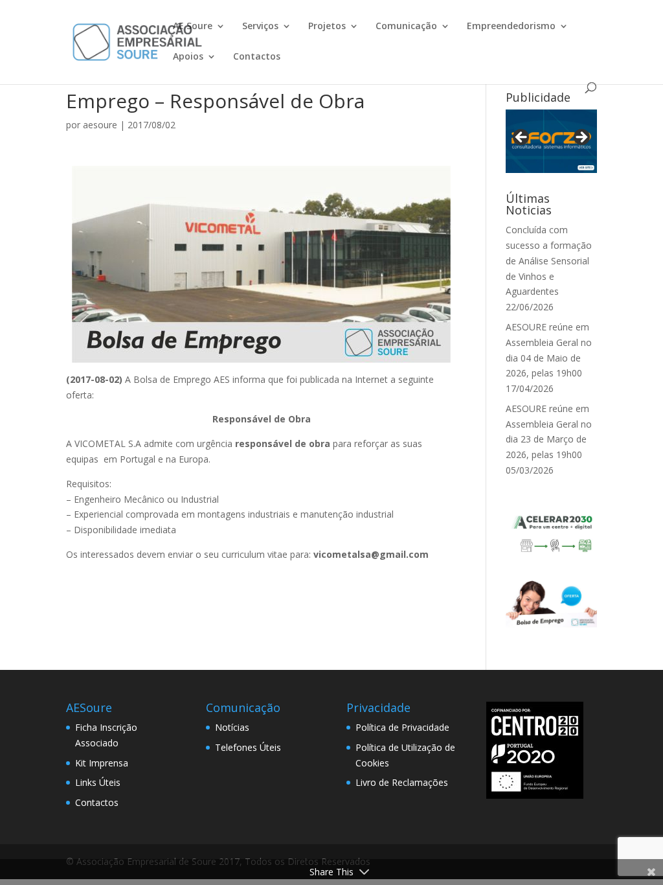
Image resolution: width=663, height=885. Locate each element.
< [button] (522, 138)
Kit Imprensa (101, 763)
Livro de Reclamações (401, 782)
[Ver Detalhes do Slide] (551, 141)
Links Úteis (97, 782)
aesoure (100, 125)
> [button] (580, 138)
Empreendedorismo (511, 26)
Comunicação (406, 26)
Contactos (256, 57)
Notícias (232, 727)
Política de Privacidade (402, 727)
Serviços (260, 26)
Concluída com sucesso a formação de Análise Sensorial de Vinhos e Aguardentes (549, 260)
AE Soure (192, 26)
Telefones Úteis (248, 747)
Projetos (327, 26)
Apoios (188, 57)
